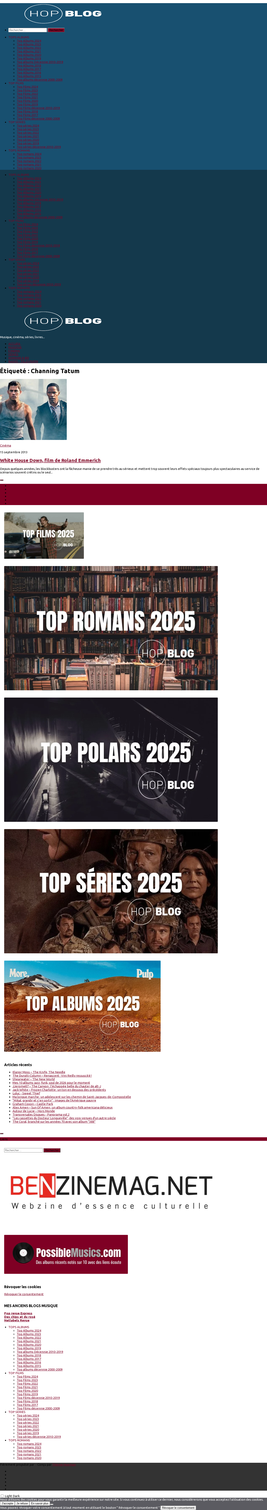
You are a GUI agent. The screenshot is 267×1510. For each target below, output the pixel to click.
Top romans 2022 (29, 161)
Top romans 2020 (29, 168)
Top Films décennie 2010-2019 (38, 108)
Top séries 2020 (28, 140)
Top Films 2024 (27, 86)
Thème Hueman (64, 1464)
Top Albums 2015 (29, 76)
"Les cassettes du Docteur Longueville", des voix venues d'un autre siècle (64, 1118)
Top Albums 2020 (29, 55)
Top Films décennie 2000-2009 (38, 118)
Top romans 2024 (29, 154)
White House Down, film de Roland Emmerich (50, 460)
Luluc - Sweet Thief (26, 1093)
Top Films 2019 (27, 104)
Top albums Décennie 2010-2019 (40, 62)
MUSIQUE (15, 347)
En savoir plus (39, 1503)
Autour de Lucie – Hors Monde (34, 1111)
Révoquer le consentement (24, 1294)
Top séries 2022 (28, 132)
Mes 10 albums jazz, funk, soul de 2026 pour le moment (51, 1082)
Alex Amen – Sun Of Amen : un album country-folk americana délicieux (63, 1107)
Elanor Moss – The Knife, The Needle (39, 1072)
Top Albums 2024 (29, 40)
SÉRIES (13, 354)
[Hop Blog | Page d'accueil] (52, 23)
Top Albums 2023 (29, 44)
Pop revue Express (18, 1313)
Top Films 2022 (27, 94)
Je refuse (22, 1503)
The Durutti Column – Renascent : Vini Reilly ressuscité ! (52, 1075)
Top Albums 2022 (29, 48)
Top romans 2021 (29, 164)
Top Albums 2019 (29, 58)
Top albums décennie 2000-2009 (40, 79)
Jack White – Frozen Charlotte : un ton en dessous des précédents (59, 1090)
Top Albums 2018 (29, 65)
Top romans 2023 (29, 157)
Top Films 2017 (27, 115)
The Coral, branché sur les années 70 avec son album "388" (54, 1121)
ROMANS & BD (18, 358)
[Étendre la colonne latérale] (1, 480)
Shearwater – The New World (34, 1079)
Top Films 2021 (27, 97)
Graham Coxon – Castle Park (33, 1104)
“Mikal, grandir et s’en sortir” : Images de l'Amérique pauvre (54, 1100)
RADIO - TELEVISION (23, 361)
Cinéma (5, 445)
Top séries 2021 (28, 136)
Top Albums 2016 (29, 72)
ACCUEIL (14, 343)
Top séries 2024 (28, 125)
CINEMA (14, 351)
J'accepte (7, 1503)
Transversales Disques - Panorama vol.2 (41, 1114)
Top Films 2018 (27, 111)
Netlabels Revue (16, 1320)
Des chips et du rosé (19, 1317)
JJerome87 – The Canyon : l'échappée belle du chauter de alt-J (57, 1086)
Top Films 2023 (27, 90)
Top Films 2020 (27, 101)
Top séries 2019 (28, 143)
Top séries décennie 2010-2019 (39, 147)
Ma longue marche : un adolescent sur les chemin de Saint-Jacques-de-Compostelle (72, 1097)
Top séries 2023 (28, 129)
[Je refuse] (51, 1504)
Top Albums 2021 (29, 51)
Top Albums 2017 (29, 69)
